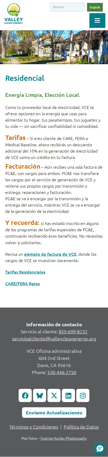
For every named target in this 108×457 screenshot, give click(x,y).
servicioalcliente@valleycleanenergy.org (54, 338)
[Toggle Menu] (97, 20)
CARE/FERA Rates (22, 283)
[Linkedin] (68, 395)
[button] (99, 448)
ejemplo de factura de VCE (50, 254)
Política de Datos (81, 427)
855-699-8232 (73, 331)
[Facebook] (25, 395)
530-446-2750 (61, 372)
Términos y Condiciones (33, 427)
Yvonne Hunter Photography (63, 438)
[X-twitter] (54, 395)
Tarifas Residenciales (25, 272)
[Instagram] (82, 395)
